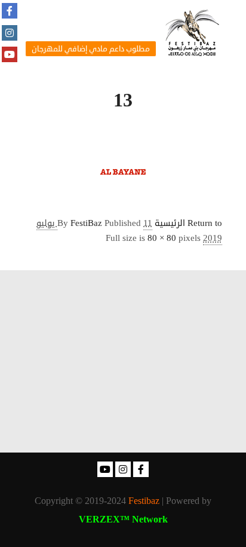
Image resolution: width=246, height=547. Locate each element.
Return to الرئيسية (188, 223)
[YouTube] (9, 54)
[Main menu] (93, 16)
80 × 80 (161, 238)
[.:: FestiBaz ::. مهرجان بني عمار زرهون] (192, 32)
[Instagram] (9, 33)
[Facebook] (9, 11)
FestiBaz (86, 223)
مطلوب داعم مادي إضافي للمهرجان (91, 49)
